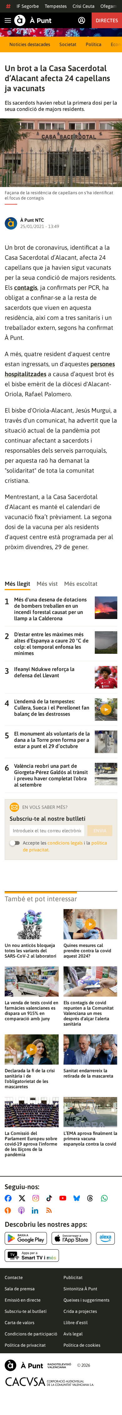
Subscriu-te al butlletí (26, 1311)
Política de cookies (82, 1345)
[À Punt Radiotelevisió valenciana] (38, 1365)
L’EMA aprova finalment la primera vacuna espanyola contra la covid (90, 1139)
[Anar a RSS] (50, 1210)
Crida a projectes (80, 1311)
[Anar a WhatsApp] (105, 1198)
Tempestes (56, 6)
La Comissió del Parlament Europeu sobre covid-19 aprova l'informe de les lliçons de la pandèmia (31, 1144)
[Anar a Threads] (91, 1198)
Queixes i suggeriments (86, 1300)
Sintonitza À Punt (80, 1288)
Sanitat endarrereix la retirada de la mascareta (88, 1073)
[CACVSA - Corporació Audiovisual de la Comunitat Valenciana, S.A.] (50, 1381)
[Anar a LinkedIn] (36, 1210)
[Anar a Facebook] (9, 1198)
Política (93, 44)
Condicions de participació (31, 1333)
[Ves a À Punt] (33, 20)
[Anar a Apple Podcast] (22, 1210)
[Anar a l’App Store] (71, 1238)
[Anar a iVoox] (9, 1210)
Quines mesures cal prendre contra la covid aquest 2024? (87, 951)
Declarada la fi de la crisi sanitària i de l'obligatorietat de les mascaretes (30, 1078)
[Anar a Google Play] (26, 1238)
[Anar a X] (23, 1198)
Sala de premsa (20, 1288)
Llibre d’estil (76, 1322)
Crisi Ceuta (83, 6)
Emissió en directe (23, 1300)
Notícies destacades (29, 44)
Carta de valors (19, 1322)
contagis (25, 287)
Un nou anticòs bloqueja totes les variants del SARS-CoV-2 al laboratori (30, 951)
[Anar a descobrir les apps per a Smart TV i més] (32, 1255)
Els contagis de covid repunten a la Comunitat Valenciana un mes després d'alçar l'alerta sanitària (89, 1013)
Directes (107, 20)
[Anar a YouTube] (64, 1198)
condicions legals (65, 842)
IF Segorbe (28, 6)
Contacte (14, 1277)
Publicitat (73, 1277)
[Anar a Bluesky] (78, 1198)
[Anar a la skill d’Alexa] (105, 1238)
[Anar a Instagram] (37, 1198)
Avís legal (73, 1333)
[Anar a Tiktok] (50, 1198)
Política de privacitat (25, 1345)
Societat (67, 44)
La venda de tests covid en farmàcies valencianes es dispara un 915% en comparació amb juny (31, 1010)
